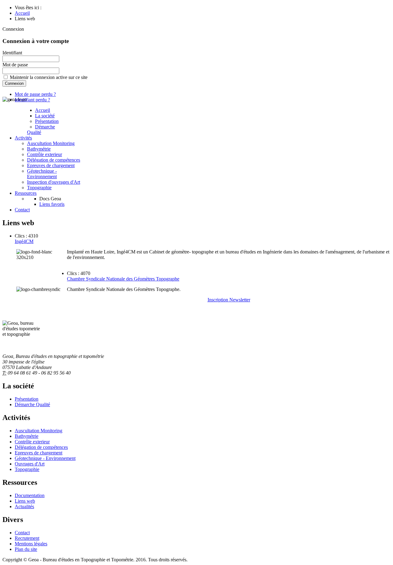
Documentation (30, 495)
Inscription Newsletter (229, 299)
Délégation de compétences (53, 160)
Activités (23, 137)
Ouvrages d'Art (30, 463)
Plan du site (26, 549)
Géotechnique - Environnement (42, 173)
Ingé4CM (24, 241)
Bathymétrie (39, 148)
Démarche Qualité (41, 129)
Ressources (26, 193)
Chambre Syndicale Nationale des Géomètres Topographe (123, 278)
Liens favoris (51, 204)
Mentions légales (31, 543)
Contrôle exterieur (44, 154)
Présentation (47, 121)
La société (45, 115)
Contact (22, 209)
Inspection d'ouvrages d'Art (53, 182)
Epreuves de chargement (51, 165)
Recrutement (27, 538)
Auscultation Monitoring (51, 143)
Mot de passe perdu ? (35, 94)
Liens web (25, 501)
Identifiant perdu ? (32, 99)
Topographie (39, 187)
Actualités (24, 506)
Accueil (42, 110)
